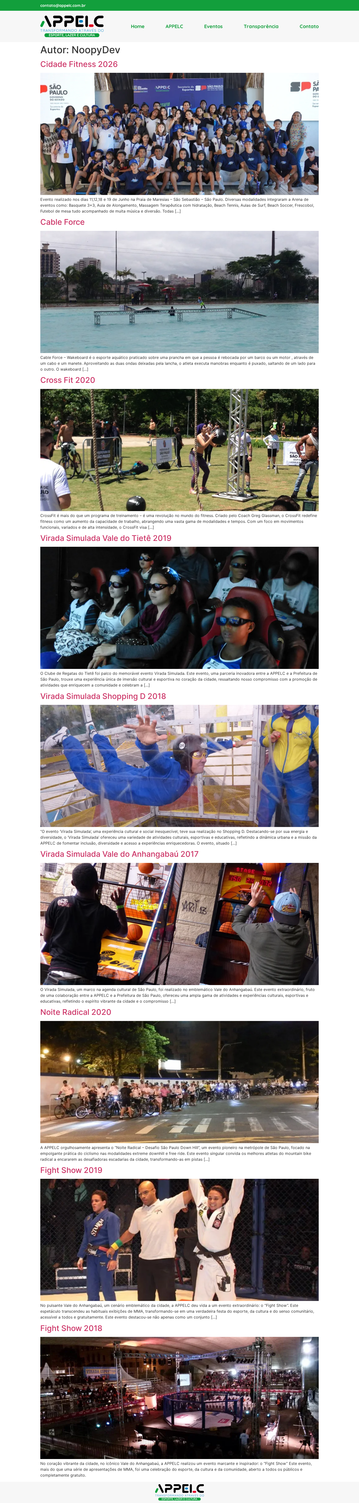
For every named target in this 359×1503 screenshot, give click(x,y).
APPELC (174, 26)
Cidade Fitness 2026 (79, 64)
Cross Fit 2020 (67, 380)
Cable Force (62, 222)
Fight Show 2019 (71, 1170)
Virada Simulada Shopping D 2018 (103, 696)
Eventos (213, 26)
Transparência (261, 26)
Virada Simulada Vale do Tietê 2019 (105, 538)
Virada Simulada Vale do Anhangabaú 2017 (119, 854)
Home (138, 26)
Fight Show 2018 (71, 1328)
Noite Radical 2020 (75, 1012)
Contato (309, 26)
